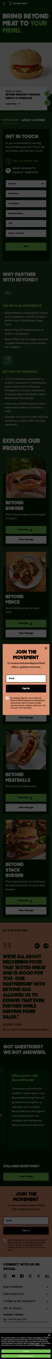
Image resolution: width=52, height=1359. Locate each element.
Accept (26, 1351)
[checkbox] (7, 698)
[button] (49, 1335)
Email (11, 679)
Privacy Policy (35, 1343)
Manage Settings (26, 1356)
